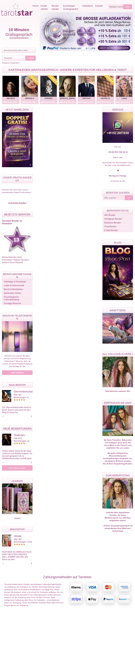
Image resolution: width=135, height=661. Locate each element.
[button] (83, 48)
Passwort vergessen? (11, 63)
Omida (17, 536)
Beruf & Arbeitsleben (13, 289)
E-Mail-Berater (111, 230)
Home (35, 6)
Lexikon (17, 518)
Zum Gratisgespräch (18, 38)
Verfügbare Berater (113, 219)
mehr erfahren (17, 372)
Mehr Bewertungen (17, 468)
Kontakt (99, 6)
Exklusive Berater (112, 223)
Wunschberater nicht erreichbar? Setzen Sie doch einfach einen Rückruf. (15, 260)
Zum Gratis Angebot (17, 203)
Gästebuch (87, 6)
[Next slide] (31, 416)
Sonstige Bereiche (12, 303)
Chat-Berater (110, 226)
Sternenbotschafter (25, 391)
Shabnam (19, 435)
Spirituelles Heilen (12, 293)
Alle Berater (109, 215)
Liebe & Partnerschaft (14, 285)
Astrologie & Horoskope (15, 282)
